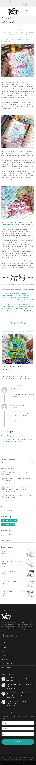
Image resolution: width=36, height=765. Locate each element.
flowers (21, 32)
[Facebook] (3, 1)
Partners (4, 659)
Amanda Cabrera (23, 29)
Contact (4, 655)
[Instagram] (13, 1)
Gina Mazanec (14, 389)
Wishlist (25, 5)
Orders (32, 5)
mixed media (5, 39)
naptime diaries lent (23, 39)
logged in (12, 436)
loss (32, 37)
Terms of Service (7, 663)
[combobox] (17, 534)
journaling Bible (26, 37)
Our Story (4, 647)
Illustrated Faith (6, 35)
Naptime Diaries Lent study (10, 225)
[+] (17, 349)
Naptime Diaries (13, 39)
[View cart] (27, 11)
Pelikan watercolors (17, 311)
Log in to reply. (15, 400)
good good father (28, 32)
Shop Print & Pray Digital (9, 521)
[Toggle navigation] (32, 11)
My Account (18, 5)
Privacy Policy (6, 667)
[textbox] (18, 534)
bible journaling (14, 32)
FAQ (3, 651)
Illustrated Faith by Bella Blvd (18, 35)
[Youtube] (6, 1)
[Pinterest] (10, 1)
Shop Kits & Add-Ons (8, 524)
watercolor (4, 41)
